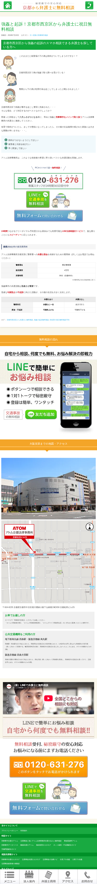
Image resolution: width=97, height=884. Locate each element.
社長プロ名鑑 (65, 859)
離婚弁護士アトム (27, 845)
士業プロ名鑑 (77, 859)
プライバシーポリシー (10, 831)
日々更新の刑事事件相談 (39, 35)
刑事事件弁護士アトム (10, 841)
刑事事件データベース (10, 845)
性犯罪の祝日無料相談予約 (59, 320)
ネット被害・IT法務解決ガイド (64, 845)
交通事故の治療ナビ (50, 859)
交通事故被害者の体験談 (11, 864)
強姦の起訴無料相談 (41, 320)
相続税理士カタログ (43, 845)
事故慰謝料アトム (70, 841)
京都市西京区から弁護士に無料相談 (20, 320)
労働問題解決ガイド (9, 849)
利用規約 (23, 831)
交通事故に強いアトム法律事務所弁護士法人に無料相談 (41, 841)
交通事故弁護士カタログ (31, 859)
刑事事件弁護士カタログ (11, 859)
